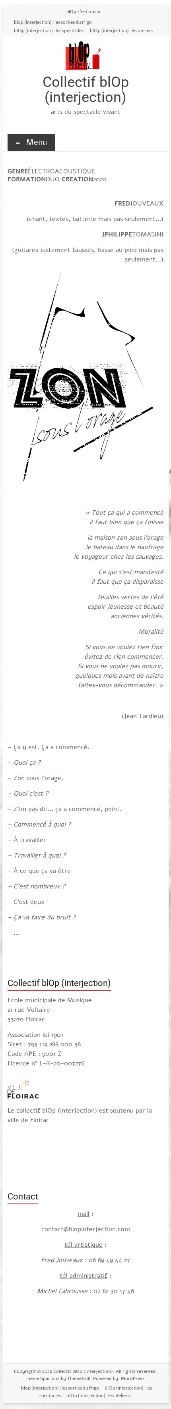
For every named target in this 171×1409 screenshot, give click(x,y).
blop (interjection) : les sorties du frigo (53, 22)
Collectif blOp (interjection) (86, 90)
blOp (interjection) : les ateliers (121, 30)
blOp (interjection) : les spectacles (49, 30)
